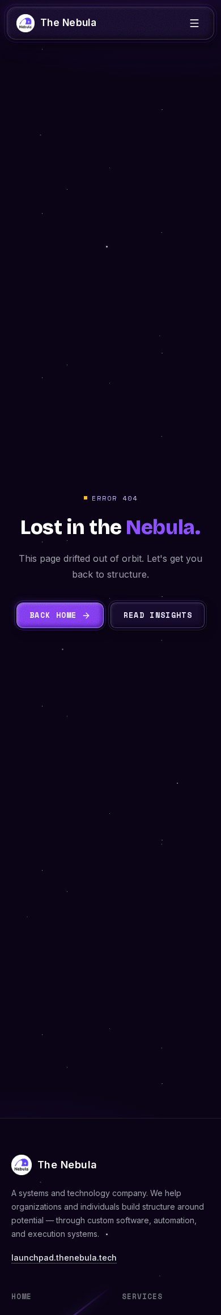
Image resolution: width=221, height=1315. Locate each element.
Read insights (158, 615)
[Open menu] (194, 23)
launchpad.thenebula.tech (64, 1257)
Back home (53, 615)
